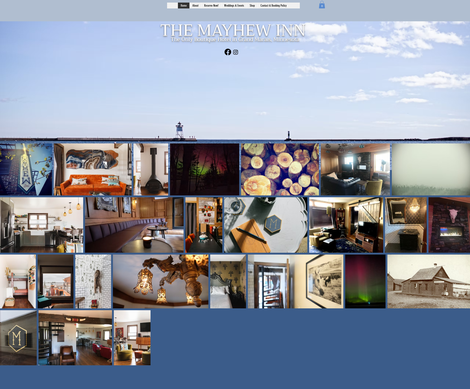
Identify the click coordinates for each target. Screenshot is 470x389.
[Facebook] (228, 52)
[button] (322, 4)
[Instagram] (235, 52)
